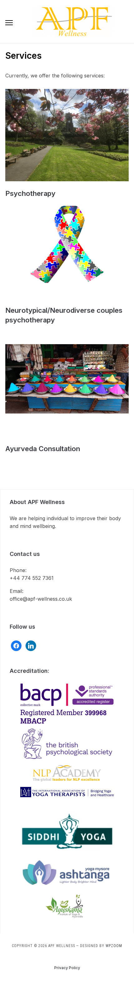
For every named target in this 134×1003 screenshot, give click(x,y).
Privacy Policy (67, 967)
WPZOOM (114, 946)
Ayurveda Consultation (42, 449)
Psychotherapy (30, 193)
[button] (9, 22)
